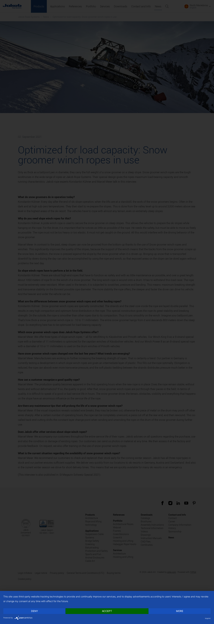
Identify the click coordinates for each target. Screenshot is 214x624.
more (179, 611)
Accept (107, 611)
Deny (34, 611)
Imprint (208, 618)
